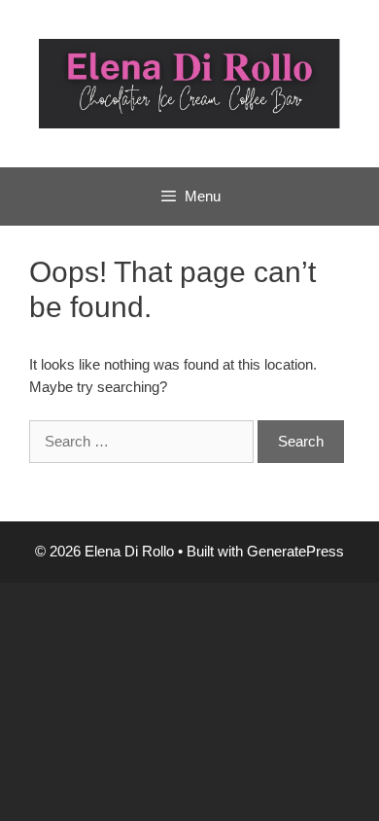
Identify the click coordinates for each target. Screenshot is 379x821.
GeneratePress (295, 551)
